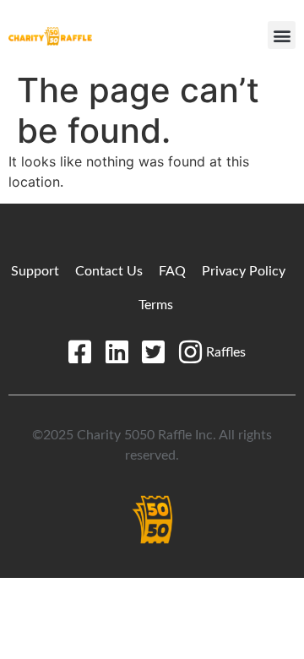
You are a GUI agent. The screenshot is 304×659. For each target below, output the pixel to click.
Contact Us (109, 271)
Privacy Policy (243, 271)
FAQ (172, 271)
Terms (155, 305)
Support (35, 271)
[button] (282, 35)
